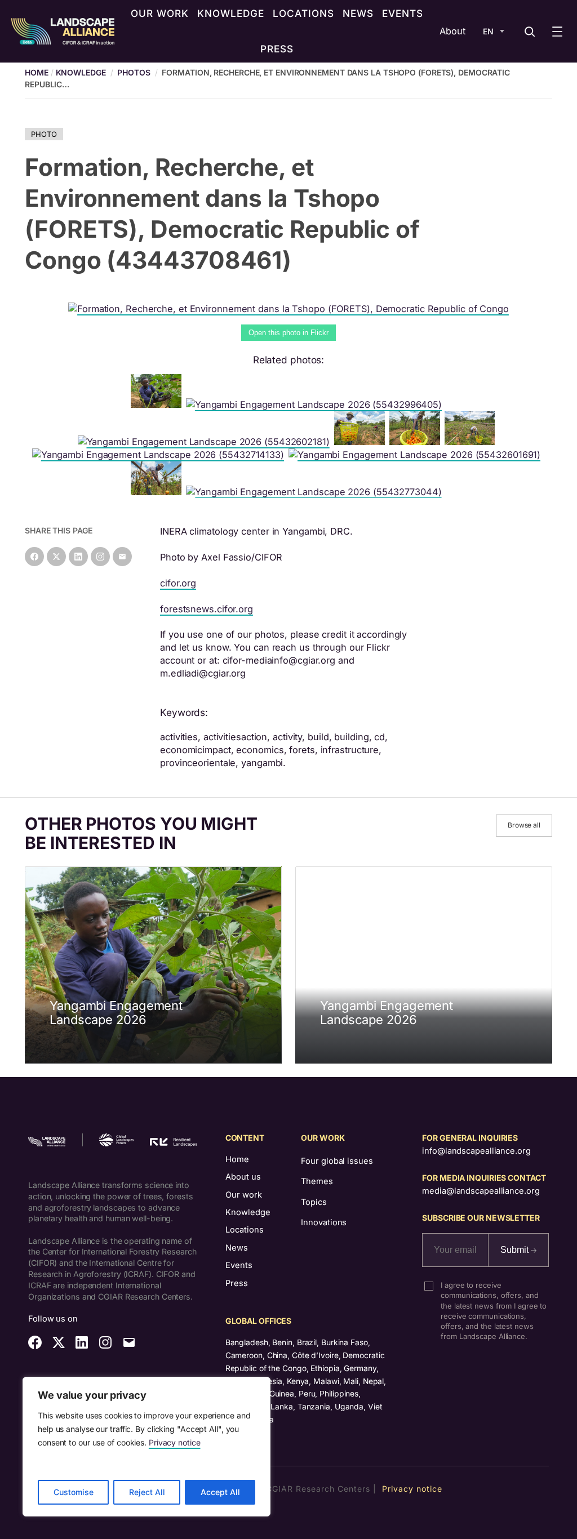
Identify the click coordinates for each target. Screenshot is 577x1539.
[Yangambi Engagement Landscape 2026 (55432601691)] (416, 454)
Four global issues (336, 1161)
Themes (316, 1181)
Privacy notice (175, 1442)
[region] (146, 1446)
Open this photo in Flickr (288, 332)
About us (243, 1177)
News (236, 1248)
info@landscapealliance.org (476, 1151)
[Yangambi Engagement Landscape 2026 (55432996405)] (316, 404)
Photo (44, 134)
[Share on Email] (122, 556)
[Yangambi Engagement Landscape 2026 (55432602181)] (206, 441)
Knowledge (81, 72)
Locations (244, 1230)
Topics (313, 1202)
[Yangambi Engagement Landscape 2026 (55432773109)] (158, 491)
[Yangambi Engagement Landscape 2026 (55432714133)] (160, 454)
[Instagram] (100, 556)
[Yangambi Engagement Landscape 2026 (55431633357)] (158, 404)
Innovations (324, 1222)
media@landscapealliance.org (480, 1191)
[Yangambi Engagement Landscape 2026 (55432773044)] (316, 491)
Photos (133, 72)
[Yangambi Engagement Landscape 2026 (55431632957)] (417, 441)
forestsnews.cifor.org (206, 609)
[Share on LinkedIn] (78, 556)
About (452, 31)
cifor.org (178, 583)
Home (237, 1159)
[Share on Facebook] (34, 556)
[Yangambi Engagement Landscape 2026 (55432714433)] (361, 441)
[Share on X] (56, 556)
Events (238, 1265)
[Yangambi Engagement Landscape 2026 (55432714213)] (472, 441)
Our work (243, 1195)
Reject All (147, 1492)
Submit (515, 1250)
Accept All (220, 1492)
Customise (74, 1492)
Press (236, 1283)
